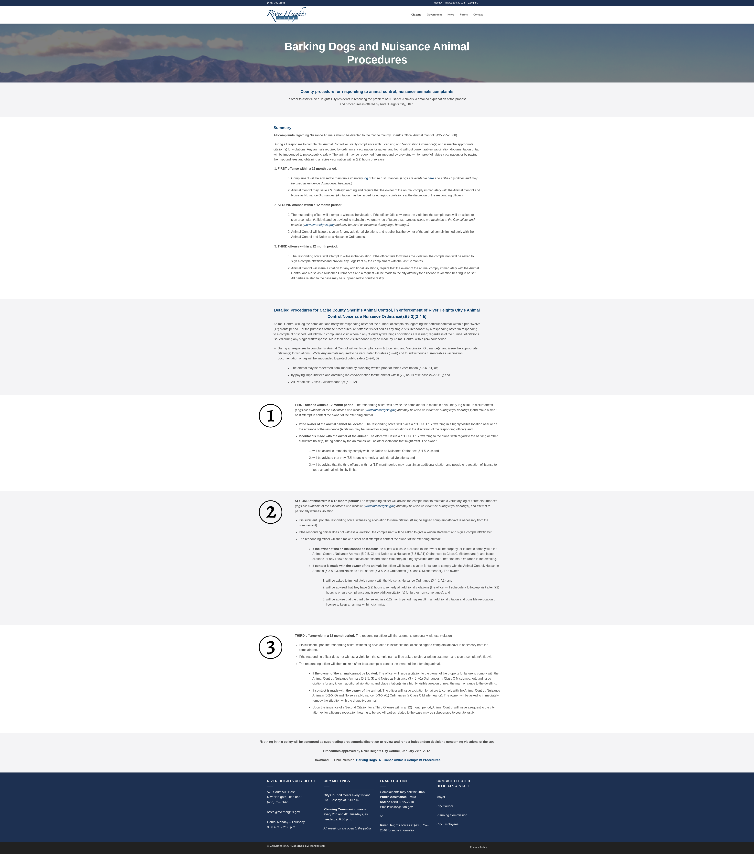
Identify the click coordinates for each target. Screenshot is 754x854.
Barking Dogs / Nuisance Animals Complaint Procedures (398, 760)
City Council (445, 806)
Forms (464, 14)
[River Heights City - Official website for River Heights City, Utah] (286, 14)
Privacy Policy (478, 847)
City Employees (447, 824)
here (431, 178)
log (366, 178)
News (450, 14)
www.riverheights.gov (319, 224)
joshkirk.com (318, 845)
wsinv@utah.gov (401, 807)
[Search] (407, 14)
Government (434, 14)
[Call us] (485, 3)
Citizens (416, 14)
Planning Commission (451, 815)
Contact (478, 14)
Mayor (440, 797)
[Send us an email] (481, 3)
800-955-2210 (404, 802)
